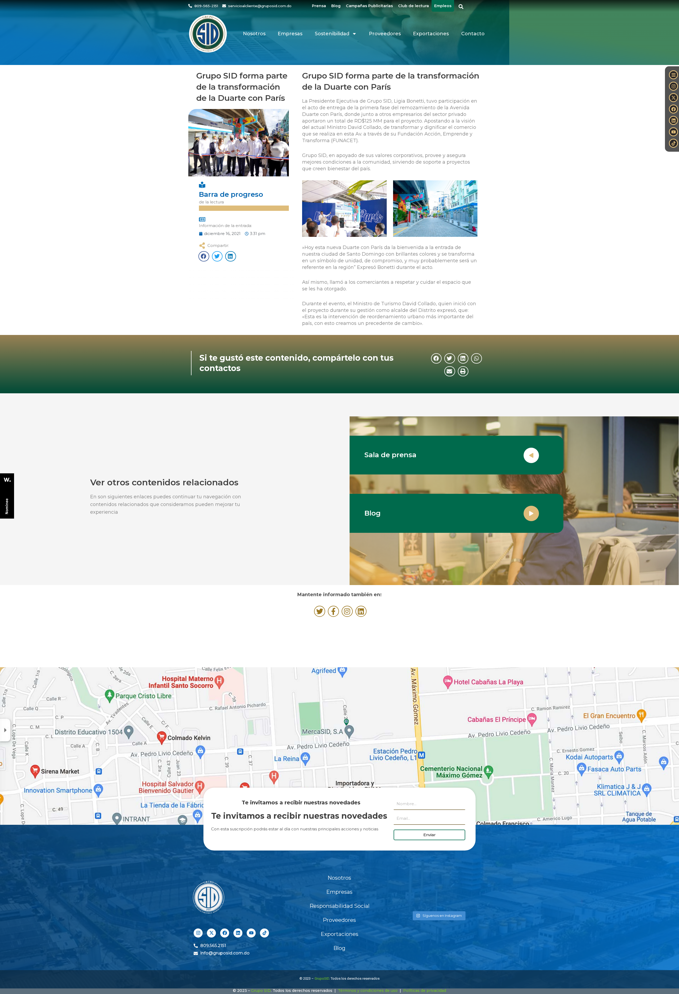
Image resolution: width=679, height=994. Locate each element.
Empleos (442, 5)
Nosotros (254, 34)
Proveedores (385, 34)
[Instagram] (673, 86)
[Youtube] (673, 131)
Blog (336, 5)
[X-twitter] (673, 97)
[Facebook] (673, 109)
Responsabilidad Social (339, 906)
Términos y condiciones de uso (368, 990)
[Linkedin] (673, 120)
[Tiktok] (673, 143)
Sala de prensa (390, 455)
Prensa (319, 5)
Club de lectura (413, 5)
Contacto (473, 34)
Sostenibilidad (332, 34)
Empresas (290, 34)
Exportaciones (431, 34)
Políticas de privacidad (424, 990)
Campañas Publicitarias (369, 5)
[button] (461, 6)
